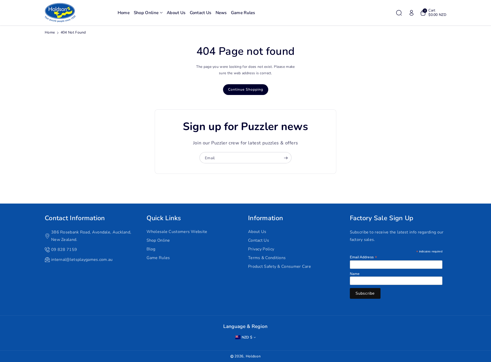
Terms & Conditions (267, 258)
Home (50, 32)
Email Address (363, 257)
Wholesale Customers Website (177, 232)
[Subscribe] (285, 158)
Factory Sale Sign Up (382, 218)
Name (355, 274)
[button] (148, 13)
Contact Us (258, 240)
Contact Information (75, 218)
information (265, 218)
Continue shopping (245, 89)
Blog (151, 249)
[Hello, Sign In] (411, 12)
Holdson (253, 356)
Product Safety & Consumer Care (279, 266)
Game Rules (158, 258)
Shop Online (158, 240)
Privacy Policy (261, 249)
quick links (164, 218)
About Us (257, 232)
